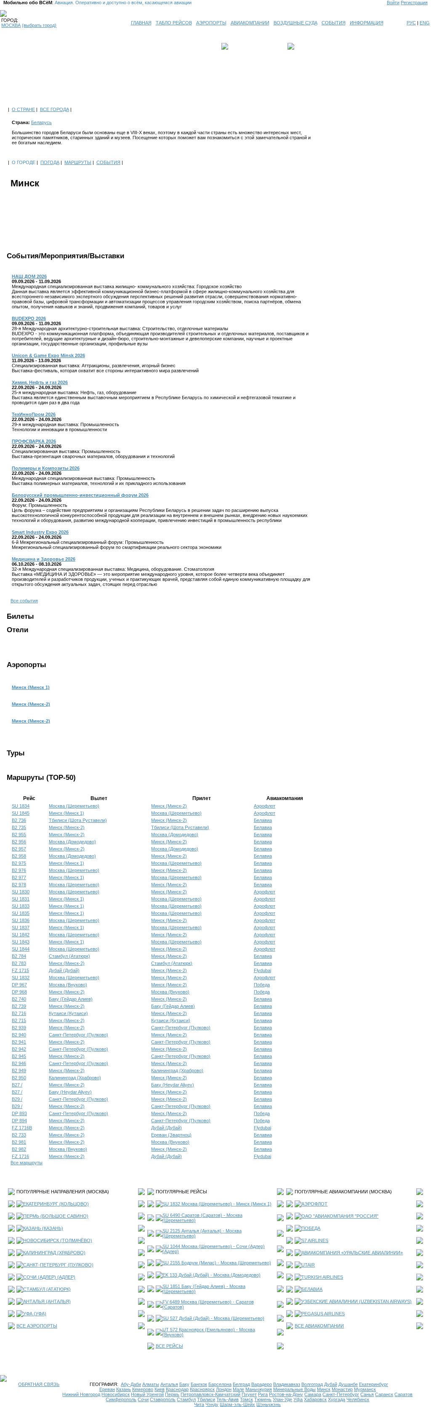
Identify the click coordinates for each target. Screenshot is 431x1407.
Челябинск (357, 1399)
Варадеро (261, 1384)
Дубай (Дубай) (64, 970)
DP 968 (19, 991)
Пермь (172, 1394)
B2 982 (19, 1149)
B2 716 (19, 1013)
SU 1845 (20, 813)
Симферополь (121, 1399)
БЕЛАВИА (311, 1289)
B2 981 (19, 1142)
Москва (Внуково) (68, 984)
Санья (367, 1394)
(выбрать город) (39, 25)
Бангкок (199, 1384)
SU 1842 (20, 934)
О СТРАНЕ (23, 109)
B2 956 (19, 841)
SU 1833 (20, 906)
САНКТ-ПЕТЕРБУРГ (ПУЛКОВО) (58, 1264)
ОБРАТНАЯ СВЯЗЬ (38, 1384)
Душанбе (348, 1384)
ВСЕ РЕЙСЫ (169, 1346)
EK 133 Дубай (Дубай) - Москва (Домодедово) (211, 1274)
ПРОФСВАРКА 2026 (34, 441)
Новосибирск (115, 1394)
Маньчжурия (258, 1389)
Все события (24, 600)
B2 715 (19, 1020)
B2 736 (19, 820)
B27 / (17, 1084)
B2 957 (19, 848)
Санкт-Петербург (340, 1394)
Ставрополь (163, 1399)
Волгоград (312, 1384)
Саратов (403, 1394)
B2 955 (19, 834)
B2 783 (19, 963)
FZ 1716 (20, 1156)
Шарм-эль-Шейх (237, 1404)
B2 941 (19, 1041)
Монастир (342, 1389)
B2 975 (19, 863)
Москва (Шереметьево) (74, 805)
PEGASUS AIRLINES (323, 1313)
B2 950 (19, 1077)
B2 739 (19, 1006)
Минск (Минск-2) (31, 704)
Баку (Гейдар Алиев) (71, 999)
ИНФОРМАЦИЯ (366, 22)
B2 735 (19, 827)
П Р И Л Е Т (308, 46)
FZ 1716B (22, 1127)
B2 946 (19, 1063)
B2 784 (19, 956)
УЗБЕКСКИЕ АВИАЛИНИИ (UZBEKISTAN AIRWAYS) (356, 1301)
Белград (241, 1384)
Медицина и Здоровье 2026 (43, 559)
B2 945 (19, 1056)
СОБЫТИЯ (334, 22)
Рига (263, 1394)
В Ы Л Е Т (241, 46)
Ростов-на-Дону (286, 1394)
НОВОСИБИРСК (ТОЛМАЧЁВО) (57, 1240)
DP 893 (19, 1113)
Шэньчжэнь (268, 1404)
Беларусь (41, 122)
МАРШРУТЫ (77, 162)
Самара (312, 1394)
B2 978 (19, 884)
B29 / (17, 1099)
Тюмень (262, 1399)
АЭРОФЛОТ (314, 1203)
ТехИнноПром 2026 (34, 414)
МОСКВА (11, 25)
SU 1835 (20, 913)
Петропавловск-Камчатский (210, 1394)
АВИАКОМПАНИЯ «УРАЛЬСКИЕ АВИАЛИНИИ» (352, 1252)
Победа (262, 984)
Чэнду (211, 1404)
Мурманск (365, 1389)
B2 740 (19, 999)
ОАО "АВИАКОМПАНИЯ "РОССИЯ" (339, 1216)
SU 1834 (20, 805)
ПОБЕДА (310, 1228)
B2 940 (19, 1034)
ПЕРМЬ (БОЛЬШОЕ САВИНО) (55, 1216)
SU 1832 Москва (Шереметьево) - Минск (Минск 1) (216, 1203)
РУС (411, 22)
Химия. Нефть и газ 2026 (40, 382)
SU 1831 (20, 898)
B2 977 (19, 877)
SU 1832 (20, 977)
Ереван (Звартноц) (171, 1134)
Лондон (223, 1389)
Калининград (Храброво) (177, 1070)
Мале (238, 1389)
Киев (159, 1389)
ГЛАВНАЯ (141, 22)
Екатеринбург (373, 1384)
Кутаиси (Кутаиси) (68, 1013)
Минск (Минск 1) (31, 687)
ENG (425, 22)
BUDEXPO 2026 (29, 318)
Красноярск (202, 1389)
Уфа (298, 1399)
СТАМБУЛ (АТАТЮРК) (47, 1289)
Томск (246, 1399)
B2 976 (19, 870)
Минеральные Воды (294, 1389)
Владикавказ (286, 1384)
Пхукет (249, 1394)
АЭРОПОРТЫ (211, 22)
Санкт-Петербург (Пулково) (180, 1027)
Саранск (384, 1394)
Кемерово (142, 1389)
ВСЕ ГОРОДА (54, 109)
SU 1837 (20, 927)
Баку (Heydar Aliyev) (172, 1084)
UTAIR (308, 1264)
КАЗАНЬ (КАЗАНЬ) (43, 1228)
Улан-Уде (282, 1399)
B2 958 (19, 856)
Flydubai (262, 970)
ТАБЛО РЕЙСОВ (174, 22)
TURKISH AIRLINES (322, 1277)
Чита (199, 1404)
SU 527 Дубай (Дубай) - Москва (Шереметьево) (213, 1318)
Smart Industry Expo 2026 (40, 532)
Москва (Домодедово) (174, 834)
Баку (184, 1384)
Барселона (219, 1384)
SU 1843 (20, 941)
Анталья (169, 1384)
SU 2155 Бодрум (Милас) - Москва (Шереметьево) (216, 1262)
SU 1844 (20, 948)
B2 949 (19, 1070)
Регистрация (414, 2)
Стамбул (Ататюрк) (69, 956)
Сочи (143, 1399)
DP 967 (19, 984)
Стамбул (186, 1399)
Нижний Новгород (81, 1394)
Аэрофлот (264, 805)
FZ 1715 (20, 970)
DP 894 (19, 1120)
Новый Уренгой (147, 1394)
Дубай (330, 1384)
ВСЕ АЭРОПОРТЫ (36, 1325)
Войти (393, 2)
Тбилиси (206, 1399)
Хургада (336, 1399)
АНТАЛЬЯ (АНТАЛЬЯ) (47, 1301)
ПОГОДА (49, 162)
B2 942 (19, 1049)
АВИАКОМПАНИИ (250, 22)
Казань (123, 1389)
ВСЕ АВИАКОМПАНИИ (319, 1325)
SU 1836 (20, 920)
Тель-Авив (227, 1399)
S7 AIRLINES (314, 1240)
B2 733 (19, 1134)
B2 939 (19, 1027)
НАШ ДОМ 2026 (29, 276)
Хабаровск (315, 1399)
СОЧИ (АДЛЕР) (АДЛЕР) (49, 1277)
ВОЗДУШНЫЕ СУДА (295, 22)
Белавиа (263, 820)
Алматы (150, 1384)
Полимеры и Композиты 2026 (46, 468)
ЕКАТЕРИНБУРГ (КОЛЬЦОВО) (56, 1203)
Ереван (107, 1389)
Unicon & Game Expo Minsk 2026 (48, 355)
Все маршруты (27, 1162)
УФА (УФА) (34, 1313)
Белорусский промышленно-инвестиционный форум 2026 (80, 495)
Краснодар (177, 1389)
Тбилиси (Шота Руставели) (78, 820)
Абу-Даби (131, 1384)
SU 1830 (20, 891)
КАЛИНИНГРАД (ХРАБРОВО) (54, 1252)
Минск (323, 1389)
